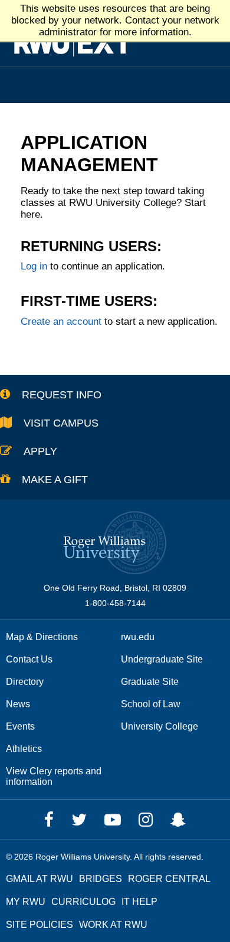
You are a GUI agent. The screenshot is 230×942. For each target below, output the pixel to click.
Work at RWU (113, 925)
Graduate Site (150, 682)
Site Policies (39, 925)
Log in (34, 266)
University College (159, 726)
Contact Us (29, 659)
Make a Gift (55, 479)
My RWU (25, 902)
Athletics (24, 749)
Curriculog (83, 902)
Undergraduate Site (162, 659)
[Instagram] (146, 819)
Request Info (61, 395)
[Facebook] (49, 819)
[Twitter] (79, 819)
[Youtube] (112, 819)
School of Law (150, 704)
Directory (25, 682)
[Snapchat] (178, 819)
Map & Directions (42, 637)
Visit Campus (61, 423)
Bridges (100, 879)
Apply (40, 451)
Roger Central (169, 879)
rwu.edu (138, 637)
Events (20, 726)
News (18, 704)
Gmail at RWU (39, 879)
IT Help (139, 902)
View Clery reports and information (53, 776)
